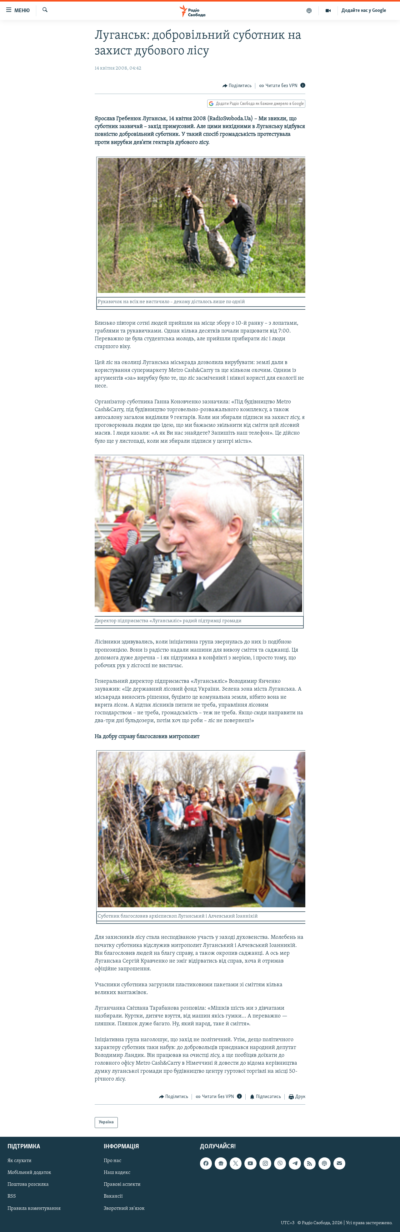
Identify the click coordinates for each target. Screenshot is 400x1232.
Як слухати (20, 1160)
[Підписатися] (339, 1163)
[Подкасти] (309, 10)
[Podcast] (324, 1163)
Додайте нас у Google (364, 10)
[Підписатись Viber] (280, 1163)
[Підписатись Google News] (221, 1163)
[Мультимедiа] (328, 10)
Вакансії (113, 1196)
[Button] (237, 86)
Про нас (112, 1160)
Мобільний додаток (29, 1172)
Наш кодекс (117, 1172)
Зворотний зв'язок (124, 1208)
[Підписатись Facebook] (206, 1163)
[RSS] (310, 1163)
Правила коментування (34, 1208)
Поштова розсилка (28, 1184)
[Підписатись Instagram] (265, 1163)
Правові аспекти (122, 1184)
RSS (12, 1196)
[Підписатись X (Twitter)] (236, 1163)
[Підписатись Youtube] (250, 1163)
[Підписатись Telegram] (295, 1163)
